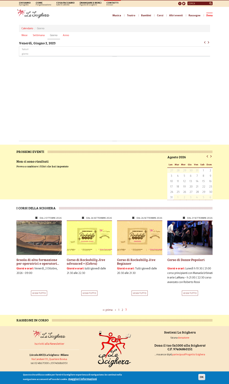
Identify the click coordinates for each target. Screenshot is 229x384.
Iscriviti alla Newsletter (49, 343)
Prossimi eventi (30, 151)
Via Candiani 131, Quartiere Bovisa (49, 359)
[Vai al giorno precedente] (205, 42)
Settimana (39, 35)
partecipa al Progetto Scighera (189, 354)
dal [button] (51, 218)
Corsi (160, 15)
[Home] (34, 13)
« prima (107, 309)
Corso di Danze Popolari (186, 259)
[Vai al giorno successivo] (208, 42)
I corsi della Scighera (36, 208)
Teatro (131, 15)
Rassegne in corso (32, 320)
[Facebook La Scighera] (180, 2)
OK (202, 377)
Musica (116, 15)
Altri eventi (176, 15)
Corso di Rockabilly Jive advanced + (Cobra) (86, 261)
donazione (183, 337)
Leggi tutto (39, 293)
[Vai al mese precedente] (207, 156)
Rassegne (195, 15)
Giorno (55, 36)
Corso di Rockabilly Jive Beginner (136, 261)
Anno (66, 35)
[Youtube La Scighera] (183, 2)
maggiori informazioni (82, 379)
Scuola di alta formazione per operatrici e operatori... (37, 261)
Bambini (146, 15)
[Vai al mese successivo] (211, 156)
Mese (24, 35)
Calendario (27, 28)
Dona (209, 15)
